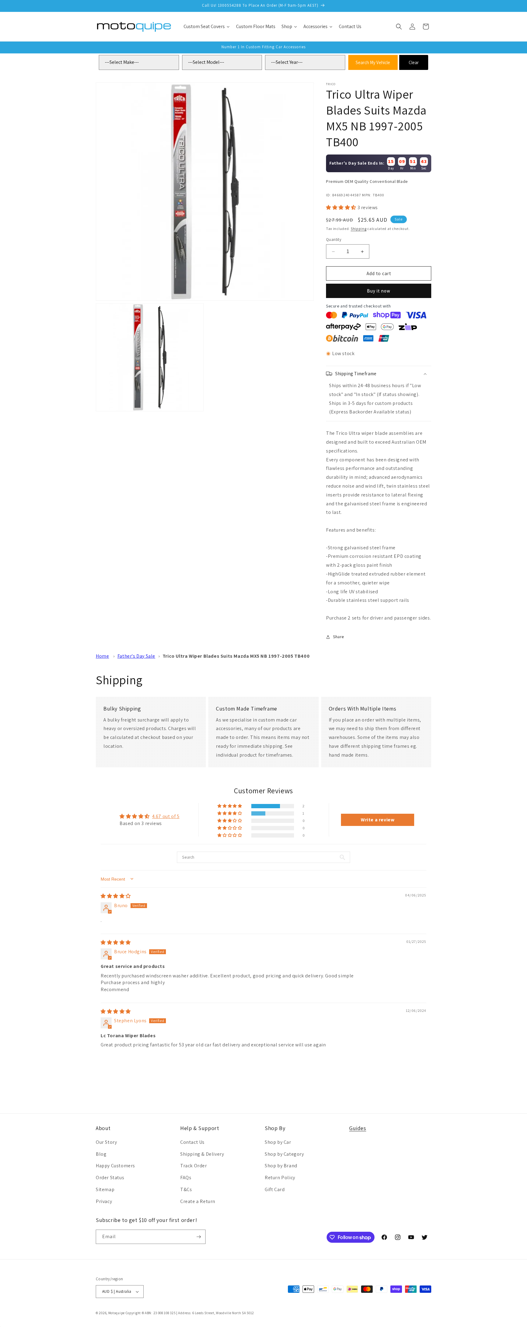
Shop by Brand (281, 1165)
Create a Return (197, 1201)
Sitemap (105, 1189)
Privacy (104, 1201)
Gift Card (275, 1189)
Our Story (106, 1142)
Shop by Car (278, 1142)
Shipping (359, 228)
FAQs (185, 1177)
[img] (116, 896)
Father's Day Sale (136, 656)
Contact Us (192, 1142)
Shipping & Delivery (202, 1154)
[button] (399, 26)
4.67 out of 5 (166, 816)
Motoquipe (116, 1313)
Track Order (193, 1165)
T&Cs (186, 1189)
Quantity (333, 239)
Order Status (110, 1177)
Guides (357, 1128)
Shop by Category (284, 1154)
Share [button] (338, 636)
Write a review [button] (377, 819)
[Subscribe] (198, 1237)
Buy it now (378, 291)
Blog (101, 1154)
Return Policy (280, 1177)
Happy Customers (115, 1165)
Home (102, 656)
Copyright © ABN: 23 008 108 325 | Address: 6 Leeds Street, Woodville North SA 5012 (190, 1313)
